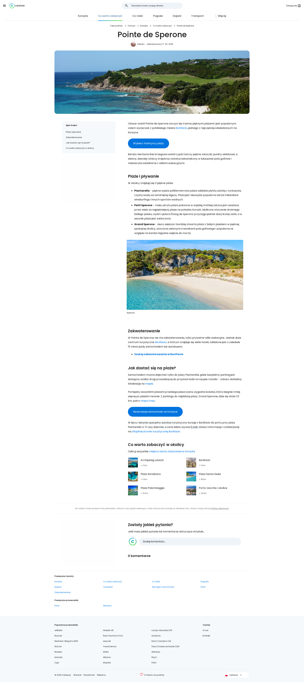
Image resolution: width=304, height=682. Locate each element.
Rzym (154, 657)
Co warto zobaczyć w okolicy (80, 148)
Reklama (101, 675)
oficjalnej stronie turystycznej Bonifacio (156, 431)
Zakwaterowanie (74, 137)
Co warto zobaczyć (110, 16)
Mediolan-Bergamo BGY (66, 641)
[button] (4, 5)
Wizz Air (58, 646)
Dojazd (177, 16)
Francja (131, 25)
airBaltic (58, 630)
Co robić (137, 16)
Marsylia (107, 605)
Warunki (77, 675)
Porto (154, 662)
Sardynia (156, 635)
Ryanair (58, 635)
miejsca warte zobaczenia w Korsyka (172, 451)
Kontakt (206, 635)
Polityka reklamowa (219, 508)
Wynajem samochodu (163, 587)
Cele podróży (116, 25)
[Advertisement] (88, 179)
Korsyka (83, 16)
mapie (149, 383)
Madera (58, 651)
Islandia (58, 657)
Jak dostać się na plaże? (78, 142)
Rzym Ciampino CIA (161, 641)
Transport (197, 16)
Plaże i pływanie (73, 132)
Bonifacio (181, 128)
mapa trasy (147, 401)
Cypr (56, 662)
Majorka (107, 662)
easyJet (107, 641)
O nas (205, 630)
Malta (106, 651)
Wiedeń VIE (108, 630)
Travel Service (109, 646)
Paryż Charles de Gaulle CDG (165, 646)
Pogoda (158, 16)
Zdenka (140, 44)
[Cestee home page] (17, 5)
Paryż (57, 605)
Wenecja (156, 651)
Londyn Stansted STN (162, 630)
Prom (203, 587)
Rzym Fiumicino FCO (113, 635)
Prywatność (89, 675)
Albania (107, 657)
